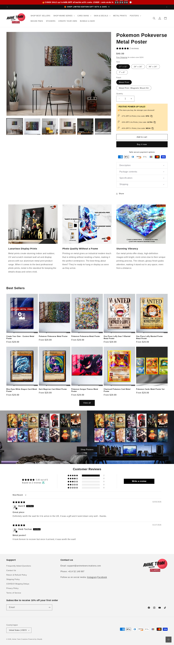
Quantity (119, 94)
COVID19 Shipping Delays (17, 584)
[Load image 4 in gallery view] (67, 126)
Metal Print (124, 82)
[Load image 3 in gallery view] (50, 126)
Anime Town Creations (20, 639)
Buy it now (142, 144)
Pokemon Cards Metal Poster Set (150, 389)
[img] (19, 502)
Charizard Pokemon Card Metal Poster (117, 390)
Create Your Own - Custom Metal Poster (20, 337)
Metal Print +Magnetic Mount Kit (134, 88)
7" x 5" (122, 72)
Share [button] (121, 194)
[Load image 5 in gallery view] (85, 126)
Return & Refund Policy (16, 575)
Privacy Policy (12, 588)
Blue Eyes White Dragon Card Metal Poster (21, 390)
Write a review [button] (139, 481)
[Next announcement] (167, 7)
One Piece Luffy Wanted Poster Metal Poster (149, 337)
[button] (64, 15)
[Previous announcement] (7, 7)
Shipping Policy (13, 579)
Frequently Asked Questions (18, 566)
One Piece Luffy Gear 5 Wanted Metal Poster (117, 337)
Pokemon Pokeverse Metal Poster (53, 336)
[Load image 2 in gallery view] (32, 126)
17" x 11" (123, 67)
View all (87, 403)
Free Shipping (121, 57)
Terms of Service (13, 593)
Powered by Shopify (35, 639)
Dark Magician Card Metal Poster (53, 389)
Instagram (92, 577)
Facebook (102, 577)
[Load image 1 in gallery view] (14, 126)
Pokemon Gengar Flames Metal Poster (84, 390)
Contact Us (11, 570)
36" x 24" (153, 67)
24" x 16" (138, 67)
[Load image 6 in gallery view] (103, 126)
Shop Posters (87, 449)
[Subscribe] (49, 607)
